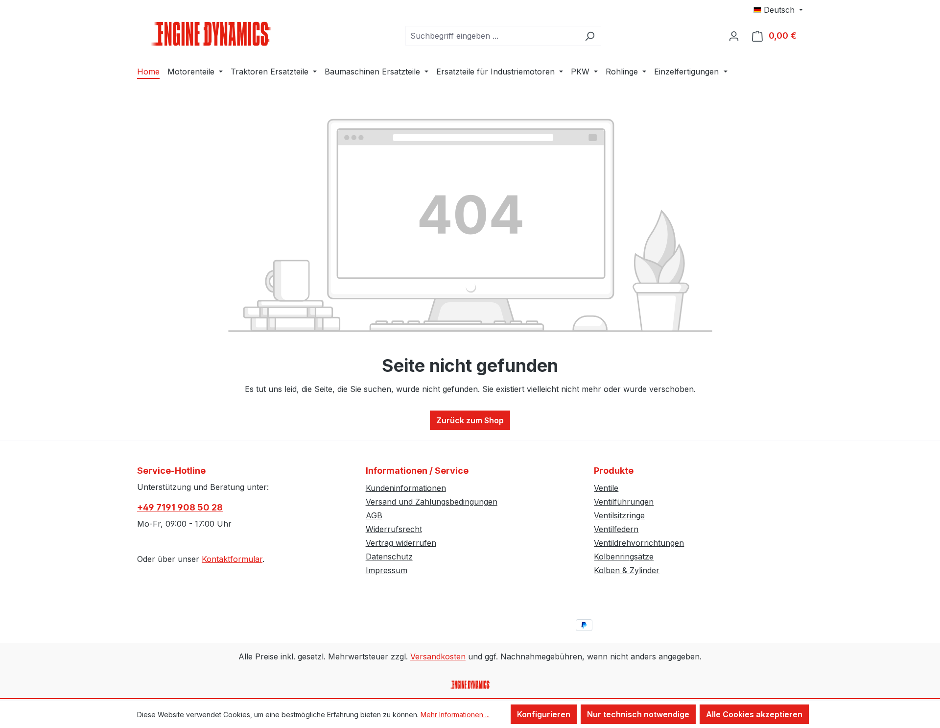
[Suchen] (589, 36)
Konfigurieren (543, 714)
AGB (374, 515)
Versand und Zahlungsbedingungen (431, 502)
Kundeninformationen (406, 488)
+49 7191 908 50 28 (180, 507)
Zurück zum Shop (470, 420)
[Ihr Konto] (734, 36)
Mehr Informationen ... (455, 714)
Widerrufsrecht (394, 529)
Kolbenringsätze (624, 556)
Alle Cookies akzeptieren (754, 714)
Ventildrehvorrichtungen (639, 543)
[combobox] (492, 36)
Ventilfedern (616, 529)
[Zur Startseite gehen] (210, 34)
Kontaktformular (232, 559)
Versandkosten (438, 656)
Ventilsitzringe (619, 515)
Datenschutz (389, 556)
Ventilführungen (624, 502)
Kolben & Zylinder (626, 570)
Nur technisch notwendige (638, 714)
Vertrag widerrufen (401, 543)
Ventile (606, 488)
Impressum (386, 570)
